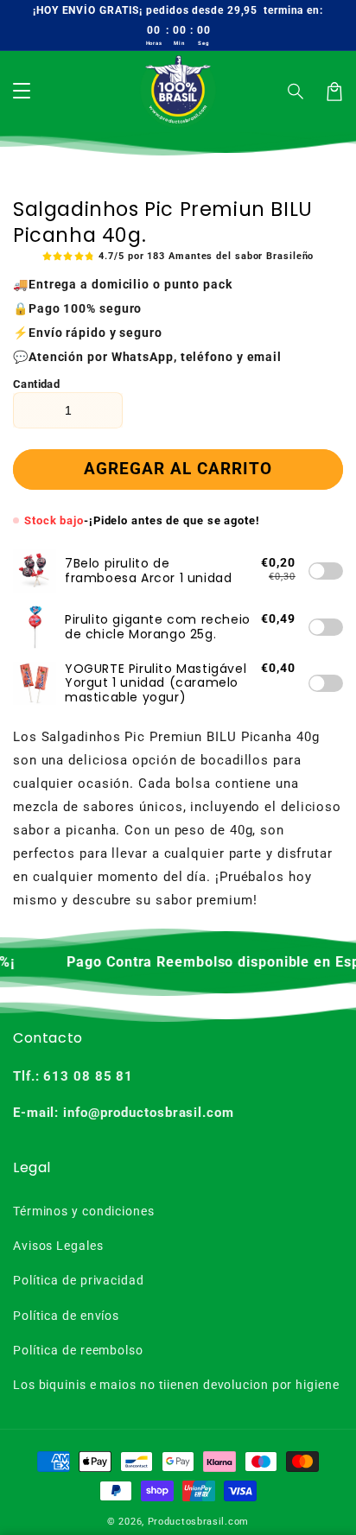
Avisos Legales (58, 1246)
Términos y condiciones (84, 1211)
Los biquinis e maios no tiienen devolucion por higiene (176, 1385)
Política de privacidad (78, 1280)
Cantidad (36, 383)
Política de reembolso (78, 1350)
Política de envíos (66, 1316)
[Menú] (22, 92)
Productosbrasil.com (198, 1521)
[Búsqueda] (296, 92)
